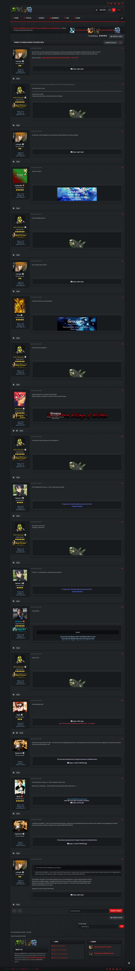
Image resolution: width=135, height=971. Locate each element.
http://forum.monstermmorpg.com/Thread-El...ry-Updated (77, 723)
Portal (29, 18)
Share (18, 78)
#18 (122, 778)
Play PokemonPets (81, 30)
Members (55, 18)
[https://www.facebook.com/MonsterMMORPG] (108, 3)
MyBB (13, 969)
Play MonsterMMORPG (107, 30)
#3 (122, 131)
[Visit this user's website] (13, 430)
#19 (122, 819)
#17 (122, 738)
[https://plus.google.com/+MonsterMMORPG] (115, 3)
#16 (122, 700)
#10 (122, 436)
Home (16, 18)
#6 (122, 261)
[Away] (23, 185)
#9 (122, 390)
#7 (122, 297)
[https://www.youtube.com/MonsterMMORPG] (119, 3)
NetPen (37, 969)
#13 (122, 568)
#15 (122, 654)
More (78, 18)
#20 (122, 859)
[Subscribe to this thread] (120, 43)
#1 (122, 48)
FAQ (67, 18)
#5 (122, 214)
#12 (122, 522)
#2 (122, 84)
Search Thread (116, 911)
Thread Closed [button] (117, 36)
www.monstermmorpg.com (36, 957)
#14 (122, 607)
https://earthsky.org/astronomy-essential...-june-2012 (60, 58)
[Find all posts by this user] (13, 78)
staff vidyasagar (70, 84)
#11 (122, 483)
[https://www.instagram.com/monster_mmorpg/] (123, 3)
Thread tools (110, 42)
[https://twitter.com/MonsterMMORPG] (111, 3)
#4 (122, 167)
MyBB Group (25, 969)
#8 (122, 344)
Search (41, 18)
